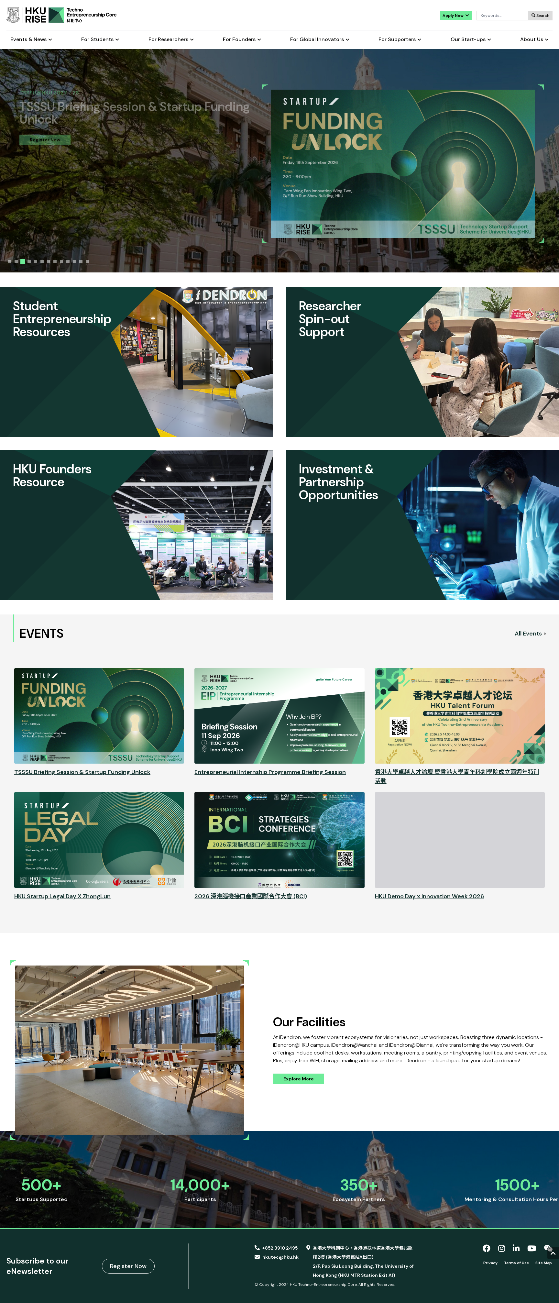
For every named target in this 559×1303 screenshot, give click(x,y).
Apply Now (454, 15)
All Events (529, 633)
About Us (531, 39)
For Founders (239, 39)
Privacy (490, 1262)
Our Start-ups (468, 39)
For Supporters (397, 39)
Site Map (543, 1262)
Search (542, 15)
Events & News (28, 39)
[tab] (9, 261)
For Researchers (168, 39)
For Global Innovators (317, 39)
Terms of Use (516, 1262)
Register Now (128, 1266)
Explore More (298, 1079)
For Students (97, 39)
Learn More (43, 123)
